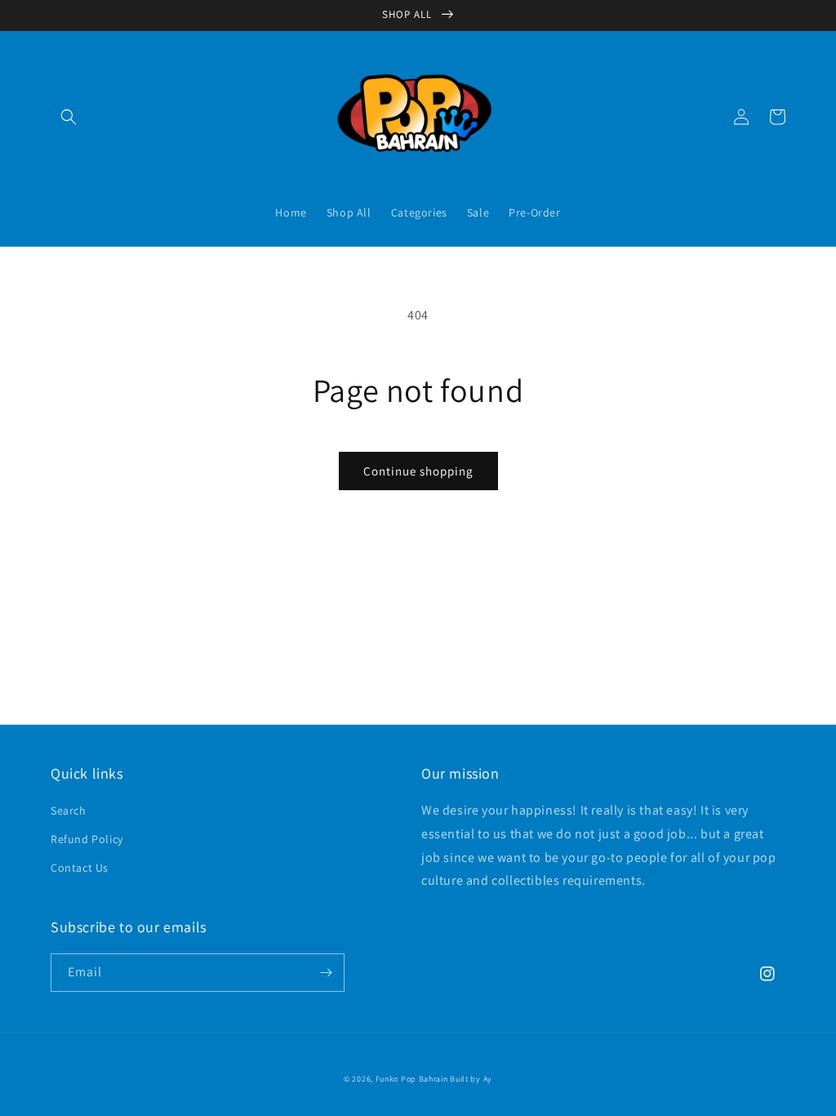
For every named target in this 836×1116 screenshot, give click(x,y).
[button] (69, 117)
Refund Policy (87, 839)
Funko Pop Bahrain (412, 1079)
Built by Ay (471, 1079)
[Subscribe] (326, 972)
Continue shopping (418, 471)
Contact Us (80, 867)
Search (69, 810)
